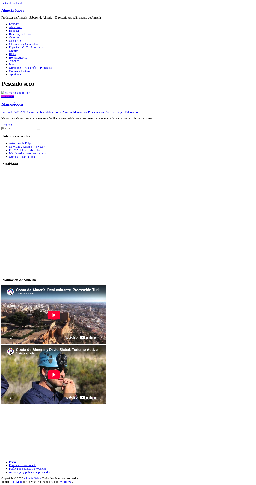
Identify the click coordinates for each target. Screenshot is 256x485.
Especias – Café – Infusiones (26, 47)
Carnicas (14, 37)
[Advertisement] (113, 196)
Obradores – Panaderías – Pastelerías (30, 67)
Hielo (12, 54)
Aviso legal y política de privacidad (30, 472)
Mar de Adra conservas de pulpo (28, 153)
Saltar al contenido (12, 3)
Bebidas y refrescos (20, 34)
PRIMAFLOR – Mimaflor (24, 150)
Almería (67, 112)
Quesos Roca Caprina (22, 156)
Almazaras (15, 27)
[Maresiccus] (16, 92)
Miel (11, 64)
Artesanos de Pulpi (20, 143)
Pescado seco (96, 112)
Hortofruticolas (18, 57)
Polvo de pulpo (114, 112)
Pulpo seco (131, 112)
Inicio (12, 461)
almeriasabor (37, 112)
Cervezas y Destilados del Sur (26, 146)
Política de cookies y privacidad (27, 468)
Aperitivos (15, 74)
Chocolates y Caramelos (23, 44)
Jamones (14, 61)
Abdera (49, 112)
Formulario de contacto (22, 465)
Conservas (15, 40)
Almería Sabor (12, 10)
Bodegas (14, 30)
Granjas (13, 50)
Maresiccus (12, 104)
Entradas (14, 23)
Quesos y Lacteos (19, 71)
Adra (58, 112)
